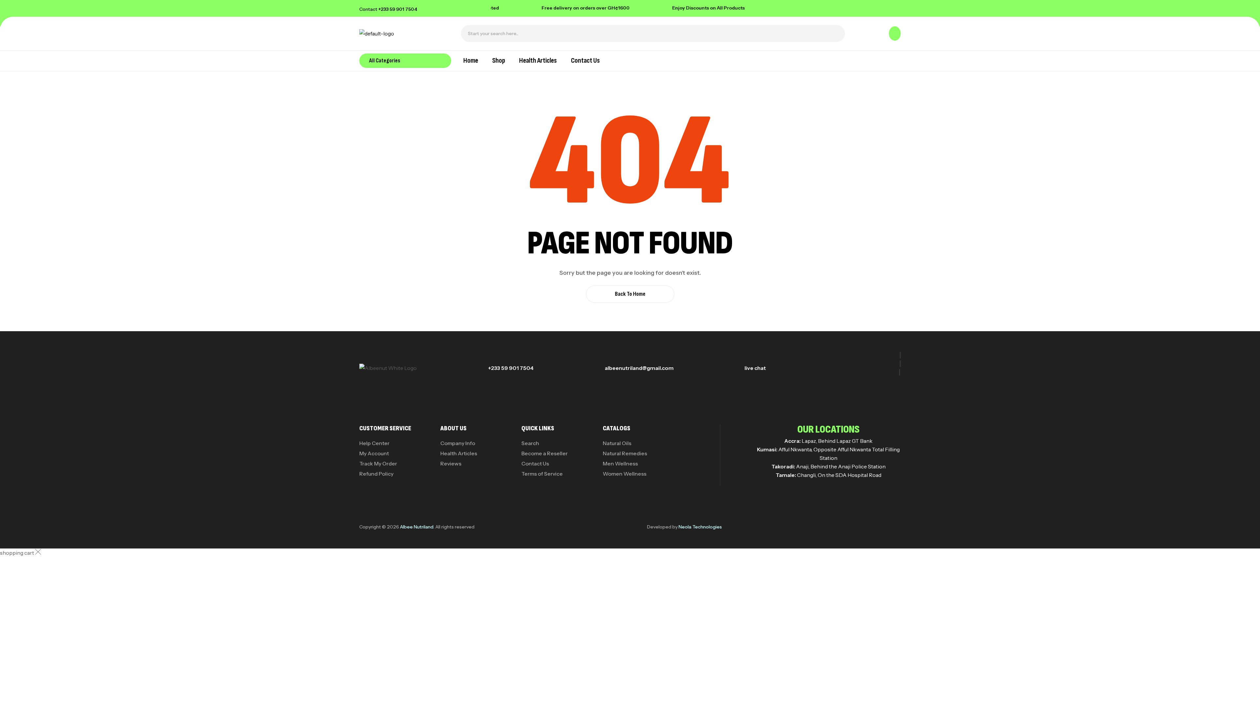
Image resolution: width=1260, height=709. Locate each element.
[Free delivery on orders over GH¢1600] (520, 8)
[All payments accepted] (766, 8)
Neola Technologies (700, 527)
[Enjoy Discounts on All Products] (650, 8)
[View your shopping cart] (895, 33)
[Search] (836, 33)
